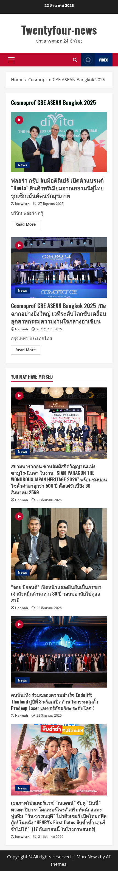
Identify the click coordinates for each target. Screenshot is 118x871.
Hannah (21, 329)
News (22, 165)
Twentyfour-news (59, 29)
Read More (27, 225)
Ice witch (22, 203)
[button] (11, 60)
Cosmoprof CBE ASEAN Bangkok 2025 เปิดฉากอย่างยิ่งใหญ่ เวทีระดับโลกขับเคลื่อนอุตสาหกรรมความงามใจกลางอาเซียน (59, 267)
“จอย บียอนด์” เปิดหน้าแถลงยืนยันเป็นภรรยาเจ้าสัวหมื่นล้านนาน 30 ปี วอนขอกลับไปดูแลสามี (56, 594)
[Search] (75, 59)
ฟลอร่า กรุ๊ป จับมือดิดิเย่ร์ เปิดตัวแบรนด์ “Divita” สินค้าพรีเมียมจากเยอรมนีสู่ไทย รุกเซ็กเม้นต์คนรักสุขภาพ (59, 142)
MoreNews (88, 857)
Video (103, 60)
